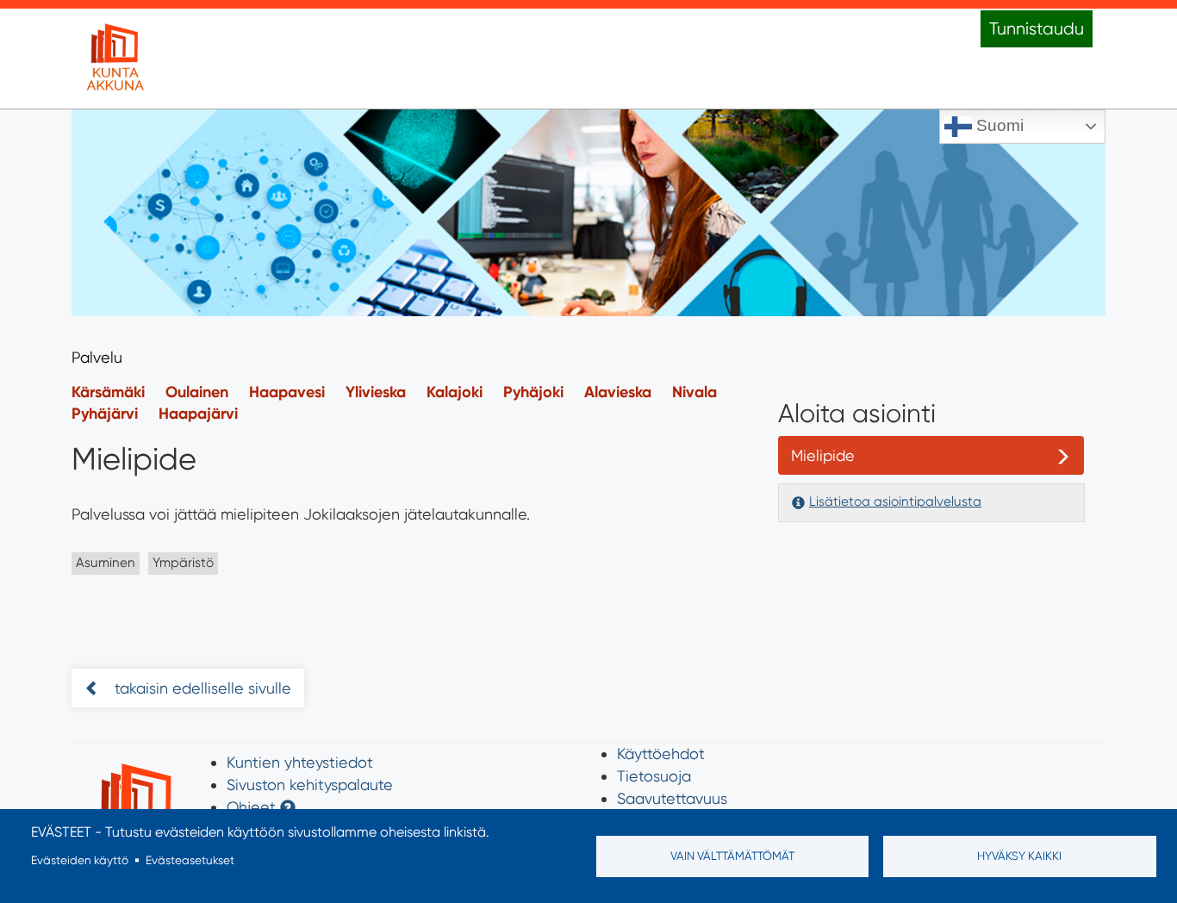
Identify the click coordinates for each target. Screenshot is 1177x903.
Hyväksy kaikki (1019, 856)
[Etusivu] (115, 59)
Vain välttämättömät (732, 856)
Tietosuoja (654, 776)
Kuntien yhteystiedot (300, 762)
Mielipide (823, 455)
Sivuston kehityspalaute (310, 784)
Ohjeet (251, 807)
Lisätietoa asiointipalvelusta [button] (895, 501)
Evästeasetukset (190, 860)
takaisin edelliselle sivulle (200, 688)
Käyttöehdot (661, 753)
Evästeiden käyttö (79, 860)
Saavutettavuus (672, 798)
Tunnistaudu (1036, 29)
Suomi (998, 125)
